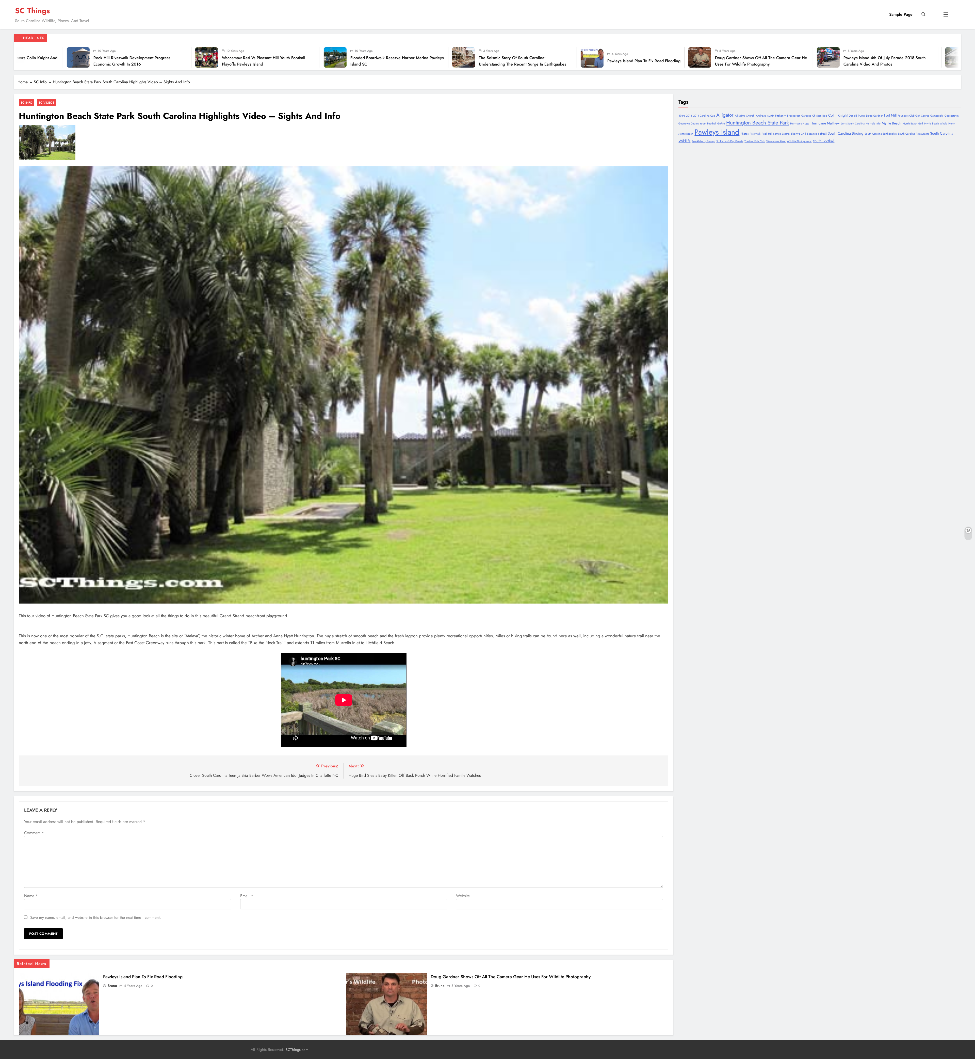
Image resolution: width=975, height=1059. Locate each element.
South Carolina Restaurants (913, 134)
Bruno (112, 985)
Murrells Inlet (873, 123)
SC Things (32, 10)
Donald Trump (857, 116)
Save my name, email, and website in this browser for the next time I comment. (95, 917)
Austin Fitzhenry (776, 116)
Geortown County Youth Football (697, 123)
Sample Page (901, 14)
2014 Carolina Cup (704, 116)
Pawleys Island (716, 132)
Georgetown (952, 116)
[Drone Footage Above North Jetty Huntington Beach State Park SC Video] (515, 57)
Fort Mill (890, 115)
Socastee (812, 134)
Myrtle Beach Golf (913, 123)
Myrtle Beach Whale (935, 123)
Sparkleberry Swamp (703, 141)
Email (246, 896)
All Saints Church (745, 116)
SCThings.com (297, 1049)
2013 (689, 116)
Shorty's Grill (798, 134)
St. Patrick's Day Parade (729, 141)
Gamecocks (936, 116)
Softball (822, 134)
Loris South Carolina (853, 123)
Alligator (725, 115)
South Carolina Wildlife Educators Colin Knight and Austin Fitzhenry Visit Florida (705, 61)
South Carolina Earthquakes (881, 134)
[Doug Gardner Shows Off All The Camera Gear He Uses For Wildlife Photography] (129, 57)
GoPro (721, 123)
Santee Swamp (781, 134)
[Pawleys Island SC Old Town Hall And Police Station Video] (386, 57)
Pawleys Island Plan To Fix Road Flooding (73, 61)
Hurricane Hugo (799, 123)
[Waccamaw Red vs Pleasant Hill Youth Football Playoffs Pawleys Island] (900, 57)
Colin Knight (838, 115)
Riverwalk (755, 134)
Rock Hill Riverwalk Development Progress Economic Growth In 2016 (825, 61)
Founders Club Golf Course (913, 116)
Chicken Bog (819, 116)
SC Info (26, 102)
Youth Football (823, 141)
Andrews (761, 116)
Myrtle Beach (891, 123)
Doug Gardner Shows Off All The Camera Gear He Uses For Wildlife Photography (191, 61)
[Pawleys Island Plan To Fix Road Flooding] (22, 57)
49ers (681, 116)
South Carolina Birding (845, 133)
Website (463, 896)
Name (31, 896)
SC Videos (46, 102)
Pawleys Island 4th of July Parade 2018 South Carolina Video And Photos (314, 61)
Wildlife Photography (799, 141)
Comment (34, 833)
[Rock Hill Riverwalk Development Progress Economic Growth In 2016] (772, 57)
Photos (745, 134)
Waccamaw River (776, 141)
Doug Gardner (874, 116)
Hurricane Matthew (825, 123)
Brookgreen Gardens (799, 116)
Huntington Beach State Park (757, 123)
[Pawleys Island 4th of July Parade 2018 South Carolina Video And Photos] (258, 57)
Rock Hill (767, 134)
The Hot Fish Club (754, 141)
